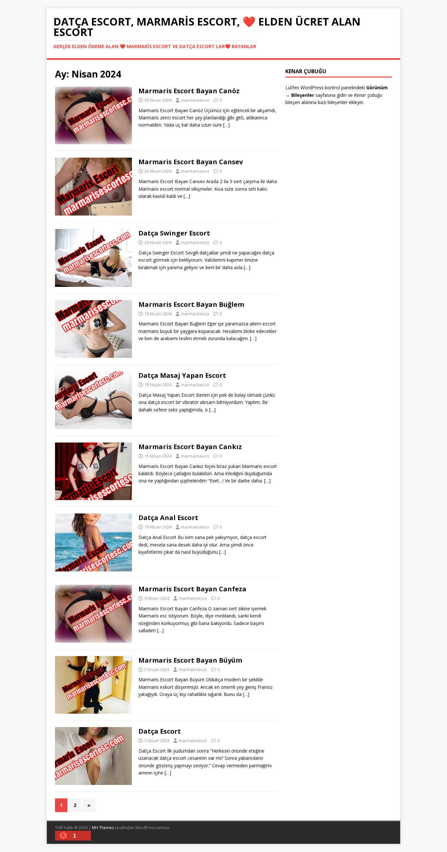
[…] (226, 125)
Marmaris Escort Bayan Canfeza (192, 588)
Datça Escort (159, 731)
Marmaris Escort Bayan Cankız (190, 446)
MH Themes (103, 827)
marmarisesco (195, 100)
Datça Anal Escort (168, 517)
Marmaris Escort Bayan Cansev (190, 161)
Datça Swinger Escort (174, 233)
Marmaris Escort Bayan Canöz (189, 90)
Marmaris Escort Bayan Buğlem (191, 304)
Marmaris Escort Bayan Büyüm (190, 660)
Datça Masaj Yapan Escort (182, 375)
